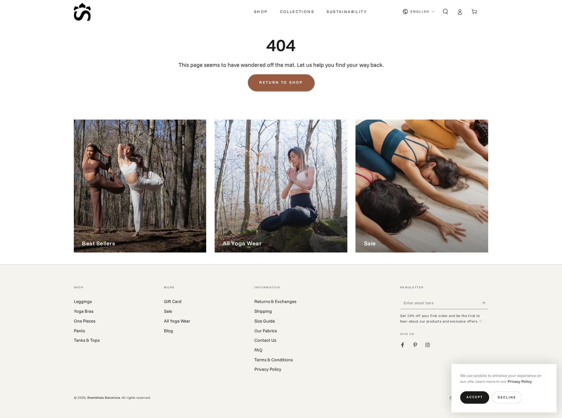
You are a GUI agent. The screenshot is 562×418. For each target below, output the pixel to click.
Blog (168, 330)
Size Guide (264, 321)
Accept (474, 397)
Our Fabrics (265, 330)
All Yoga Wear (177, 321)
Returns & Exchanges (275, 301)
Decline (507, 397)
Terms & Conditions (273, 359)
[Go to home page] (82, 12)
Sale (168, 311)
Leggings (83, 301)
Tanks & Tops (87, 340)
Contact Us (265, 340)
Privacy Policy (267, 369)
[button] (445, 12)
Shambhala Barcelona (103, 398)
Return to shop (281, 82)
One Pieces (84, 321)
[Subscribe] (485, 302)
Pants (79, 330)
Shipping (263, 311)
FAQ (258, 350)
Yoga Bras (83, 311)
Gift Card (172, 301)
